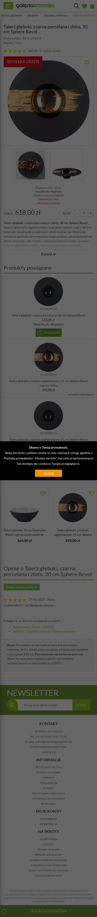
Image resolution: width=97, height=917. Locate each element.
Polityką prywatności (18, 458)
